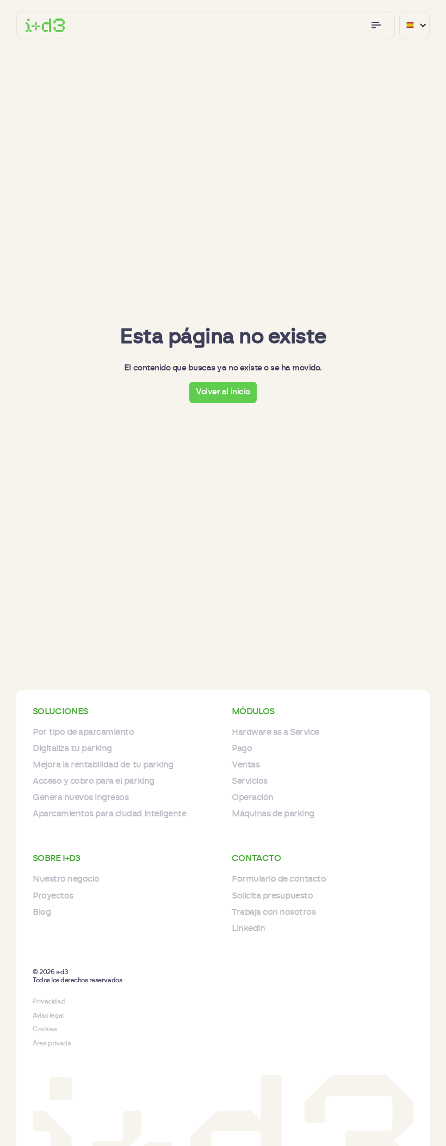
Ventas (245, 764)
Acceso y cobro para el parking (93, 781)
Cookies (45, 1029)
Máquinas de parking (273, 813)
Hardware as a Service (275, 732)
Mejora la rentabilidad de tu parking (103, 764)
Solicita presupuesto (272, 895)
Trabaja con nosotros (273, 912)
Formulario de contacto (279, 879)
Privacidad (49, 1001)
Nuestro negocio (66, 879)
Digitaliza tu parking (72, 748)
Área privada (52, 1043)
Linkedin (248, 928)
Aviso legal (48, 1015)
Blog (42, 912)
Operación (253, 797)
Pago (242, 748)
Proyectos (53, 895)
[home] (45, 25)
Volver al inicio (223, 392)
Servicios (250, 781)
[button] (376, 25)
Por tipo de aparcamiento (83, 732)
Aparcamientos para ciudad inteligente (109, 813)
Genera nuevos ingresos (80, 797)
